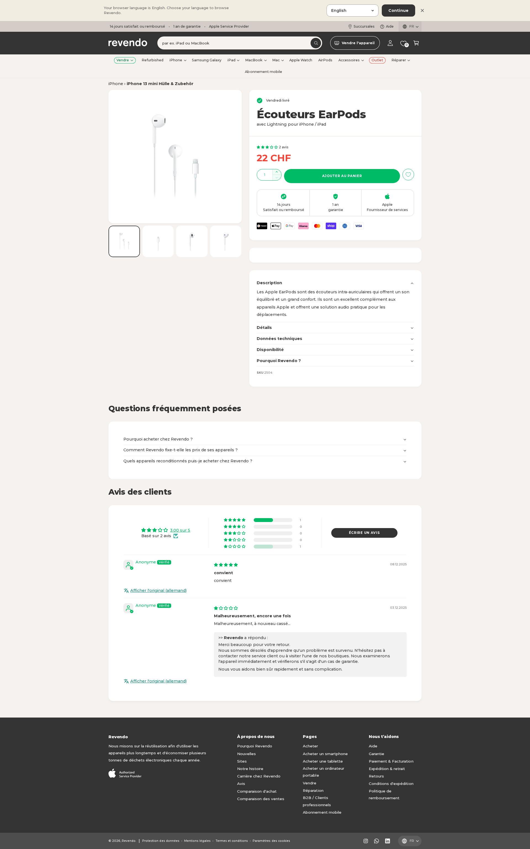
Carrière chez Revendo (258, 776)
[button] (416, 43)
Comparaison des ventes (260, 799)
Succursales (364, 26)
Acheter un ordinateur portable (323, 772)
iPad (231, 60)
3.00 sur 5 (180, 530)
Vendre (122, 60)
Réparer (398, 60)
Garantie (376, 754)
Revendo (129, 841)
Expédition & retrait (387, 768)
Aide (390, 26)
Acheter (310, 746)
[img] (226, 564)
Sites (242, 761)
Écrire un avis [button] (364, 533)
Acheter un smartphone (325, 754)
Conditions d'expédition (391, 783)
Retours (376, 776)
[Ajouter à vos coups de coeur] (408, 174)
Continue (398, 10)
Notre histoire (250, 768)
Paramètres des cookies (271, 841)
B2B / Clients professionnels (317, 801)
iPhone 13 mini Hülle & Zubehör (160, 83)
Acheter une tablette (323, 761)
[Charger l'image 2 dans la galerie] (158, 241)
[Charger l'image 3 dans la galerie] (192, 241)
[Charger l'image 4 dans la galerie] (226, 241)
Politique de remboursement (384, 794)
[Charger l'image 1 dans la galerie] (124, 241)
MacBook (254, 60)
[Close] (422, 10)
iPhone (175, 60)
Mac (276, 60)
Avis (241, 783)
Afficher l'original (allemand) (158, 590)
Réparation (313, 790)
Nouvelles (246, 754)
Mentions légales (197, 841)
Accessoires (349, 60)
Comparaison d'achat (257, 791)
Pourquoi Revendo (254, 746)
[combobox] (239, 43)
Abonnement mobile (322, 812)
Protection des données (160, 841)
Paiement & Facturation (391, 761)
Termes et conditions (232, 841)
